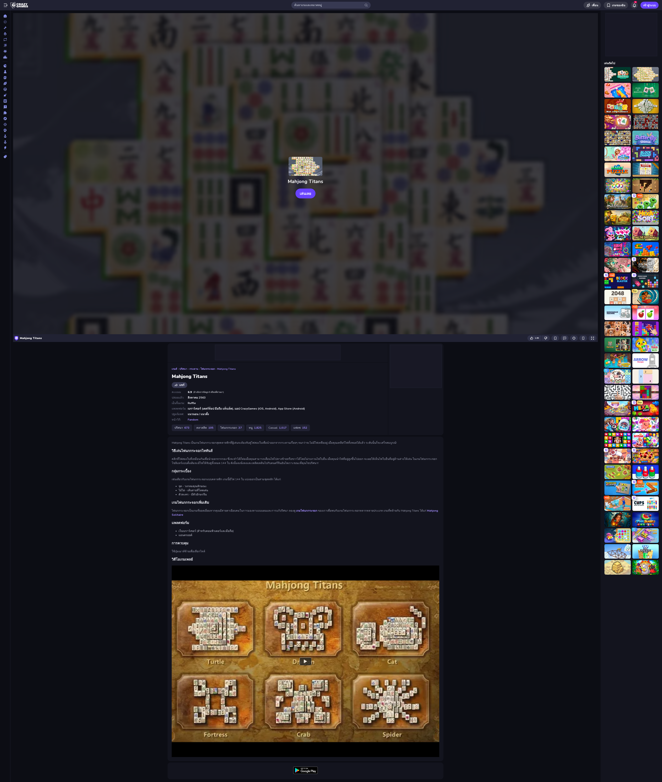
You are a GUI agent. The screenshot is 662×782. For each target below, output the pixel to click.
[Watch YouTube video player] (305, 661)
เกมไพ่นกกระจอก (306, 511)
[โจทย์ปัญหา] (5, 107)
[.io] (5, 66)
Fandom (193, 420)
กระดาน (193, 369)
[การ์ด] (5, 77)
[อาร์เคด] (5, 142)
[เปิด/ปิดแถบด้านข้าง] (5, 5)
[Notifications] (634, 5)
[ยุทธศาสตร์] (5, 130)
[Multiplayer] (5, 51)
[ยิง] (5, 124)
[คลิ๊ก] (5, 95)
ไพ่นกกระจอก (208, 369)
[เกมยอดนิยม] (5, 34)
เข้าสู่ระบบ (649, 5)
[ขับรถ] (5, 89)
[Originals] (5, 45)
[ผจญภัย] (5, 119)
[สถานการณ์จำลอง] (5, 136)
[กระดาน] (5, 72)
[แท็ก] (5, 157)
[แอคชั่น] (5, 148)
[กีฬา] (5, 83)
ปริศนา (183, 369)
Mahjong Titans (226, 369)
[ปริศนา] (5, 113)
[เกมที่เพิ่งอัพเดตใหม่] (5, 39)
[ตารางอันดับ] (5, 57)
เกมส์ (174, 369)
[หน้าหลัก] (5, 16)
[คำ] (5, 101)
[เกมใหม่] (5, 28)
